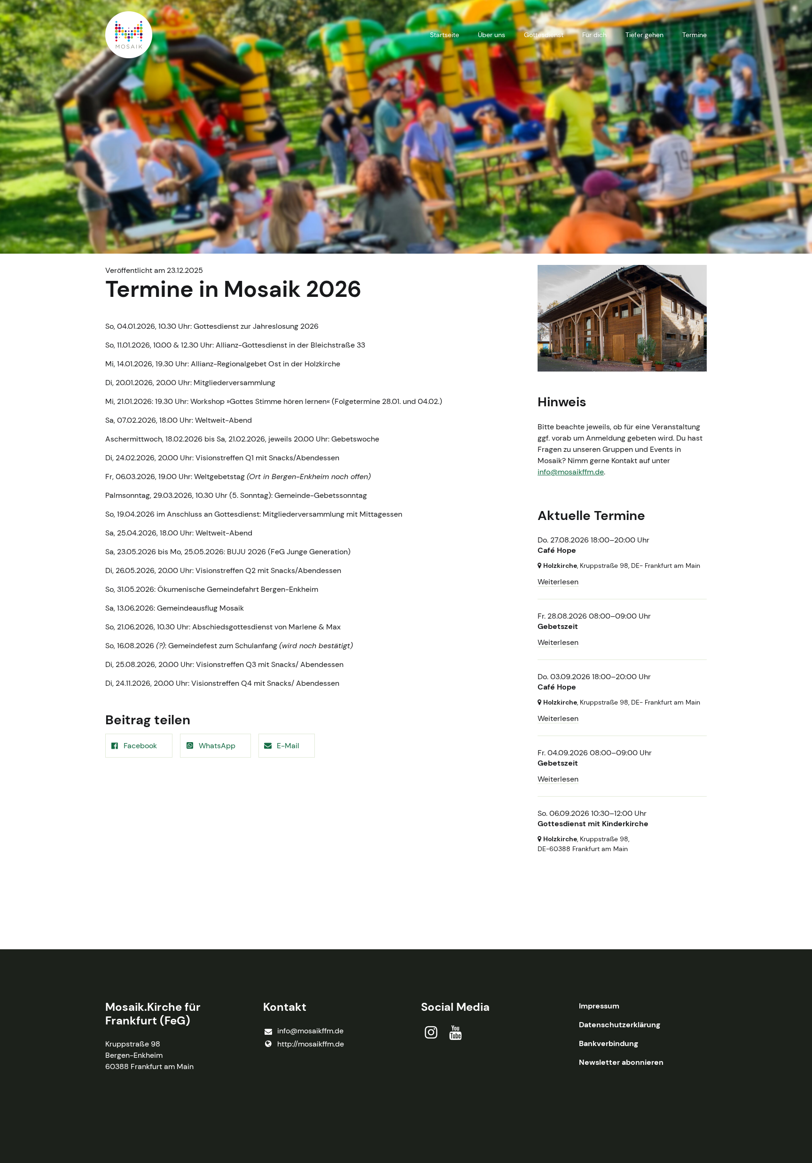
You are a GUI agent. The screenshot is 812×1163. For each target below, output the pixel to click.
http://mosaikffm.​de (310, 1044)
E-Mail (288, 746)
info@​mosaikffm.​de (310, 1031)
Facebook (140, 746)
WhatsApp (217, 746)
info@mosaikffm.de (571, 472)
